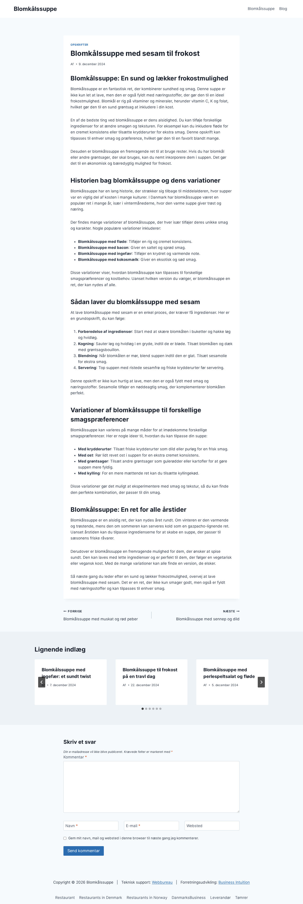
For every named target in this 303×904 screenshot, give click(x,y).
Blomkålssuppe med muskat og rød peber (100, 615)
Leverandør (220, 897)
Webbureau (162, 882)
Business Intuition (234, 882)
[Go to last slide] (41, 682)
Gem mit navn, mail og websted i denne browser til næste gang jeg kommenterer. (133, 838)
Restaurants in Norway (147, 897)
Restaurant (65, 897)
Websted (195, 826)
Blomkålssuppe (261, 8)
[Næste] (261, 682)
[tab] (143, 709)
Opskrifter (79, 44)
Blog (283, 8)
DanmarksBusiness (189, 897)
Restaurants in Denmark (100, 897)
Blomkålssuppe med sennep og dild (208, 615)
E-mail (133, 826)
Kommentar (75, 757)
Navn (71, 826)
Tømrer (241, 897)
